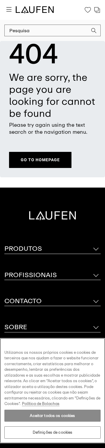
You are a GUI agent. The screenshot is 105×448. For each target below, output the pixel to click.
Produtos (23, 249)
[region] (52, 390)
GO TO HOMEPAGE (40, 159)
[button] (93, 31)
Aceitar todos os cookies (52, 415)
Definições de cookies (53, 432)
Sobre (15, 327)
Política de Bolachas (41, 403)
